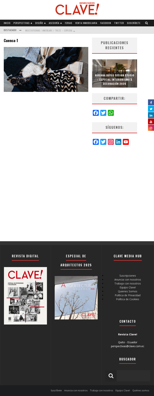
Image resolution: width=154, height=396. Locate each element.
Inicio (7, 23)
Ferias (68, 23)
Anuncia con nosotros (127, 279)
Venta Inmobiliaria (86, 23)
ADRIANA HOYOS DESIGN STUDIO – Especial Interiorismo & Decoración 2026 (114, 79)
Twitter (119, 23)
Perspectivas (22, 23)
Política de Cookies (127, 299)
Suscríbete (133, 23)
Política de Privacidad (127, 295)
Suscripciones (127, 275)
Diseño (39, 23)
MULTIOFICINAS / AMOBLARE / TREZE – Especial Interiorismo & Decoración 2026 (67, 30)
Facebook (105, 23)
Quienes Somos (127, 291)
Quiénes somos (140, 390)
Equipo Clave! (128, 287)
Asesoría (54, 23)
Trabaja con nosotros (127, 283)
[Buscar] (147, 23)
